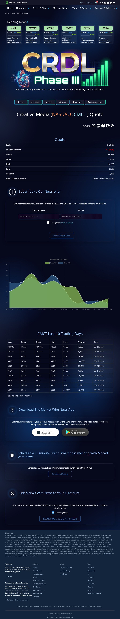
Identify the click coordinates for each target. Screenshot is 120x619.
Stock (13, 14)
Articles (78, 102)
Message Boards (61, 8)
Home (10, 8)
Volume (81, 342)
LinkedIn (91, 577)
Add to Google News (95, 593)
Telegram (91, 584)
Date (96, 342)
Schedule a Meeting (60, 474)
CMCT (19, 14)
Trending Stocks (62, 513)
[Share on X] (93, 126)
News (63, 102)
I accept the (62, 223)
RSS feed (91, 568)
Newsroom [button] (21, 8)
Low (65, 342)
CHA (106, 33)
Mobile (81, 210)
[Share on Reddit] (98, 126)
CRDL (89, 33)
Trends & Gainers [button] (80, 8)
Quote (36, 102)
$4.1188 (11, 351)
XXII (15, 33)
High (53, 342)
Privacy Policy (65, 571)
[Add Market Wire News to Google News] (107, 126)
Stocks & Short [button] (40, 8)
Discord (90, 587)
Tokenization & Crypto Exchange (17, 600)
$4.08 (10, 356)
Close (38, 342)
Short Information (39, 584)
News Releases (38, 574)
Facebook (91, 571)
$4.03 (10, 361)
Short (50, 102)
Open (23, 342)
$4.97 (10, 390)
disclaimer (107, 554)
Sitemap (36, 597)
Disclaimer (64, 574)
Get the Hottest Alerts (61, 235)
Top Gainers (37, 587)
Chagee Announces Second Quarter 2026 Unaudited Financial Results (105, 42)
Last (10, 342)
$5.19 (10, 380)
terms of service (66, 223)
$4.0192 (11, 347)
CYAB (52, 33)
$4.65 (10, 366)
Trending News (17, 22)
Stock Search (37, 571)
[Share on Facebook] (103, 126)
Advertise (9, 576)
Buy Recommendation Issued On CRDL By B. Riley (87, 41)
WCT (70, 33)
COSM (34, 33)
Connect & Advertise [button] (105, 8)
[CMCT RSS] (112, 126)
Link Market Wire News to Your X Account (60, 519)
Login (82, 3)
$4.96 (10, 385)
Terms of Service (66, 568)
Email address (39, 210)
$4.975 (10, 375)
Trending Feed (38, 593)
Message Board (96, 102)
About (35, 568)
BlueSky (90, 580)
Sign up (89, 3)
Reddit (90, 590)
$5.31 (10, 371)
